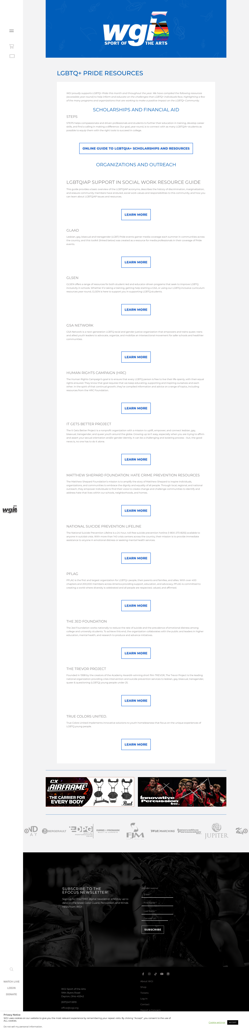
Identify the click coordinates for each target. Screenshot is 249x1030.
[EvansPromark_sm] (68, 831)
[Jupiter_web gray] (176, 831)
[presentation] (26, 831)
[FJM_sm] (95, 831)
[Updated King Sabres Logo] (203, 831)
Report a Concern (150, 1010)
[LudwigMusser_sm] (230, 831)
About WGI (146, 981)
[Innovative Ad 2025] (182, 806)
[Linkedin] (168, 974)
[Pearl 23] (90, 806)
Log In (144, 998)
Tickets (144, 993)
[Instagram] (149, 974)
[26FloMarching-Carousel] (122, 831)
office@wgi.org (70, 1007)
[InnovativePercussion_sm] (149, 831)
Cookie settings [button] (217, 1022)
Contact (145, 1004)
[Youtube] (162, 974)
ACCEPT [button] (232, 1022)
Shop (143, 987)
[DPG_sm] (41, 831)
